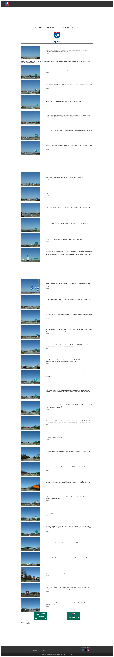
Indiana (50, 30)
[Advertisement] (57, 17)
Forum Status (34, 650)
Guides (46, 30)
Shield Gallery (99, 3)
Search (44, 650)
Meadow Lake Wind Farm (63, 50)
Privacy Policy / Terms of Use (68, 654)
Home (42, 30)
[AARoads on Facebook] (83, 650)
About (25, 647)
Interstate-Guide (77, 3)
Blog (33, 647)
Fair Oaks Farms (59, 437)
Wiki (94, 3)
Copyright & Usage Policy (60, 654)
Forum (90, 3)
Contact (44, 647)
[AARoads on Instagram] (88, 650)
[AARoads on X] (86, 650)
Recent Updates (84, 3)
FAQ (25, 650)
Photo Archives (106, 3)
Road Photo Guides (68, 3)
